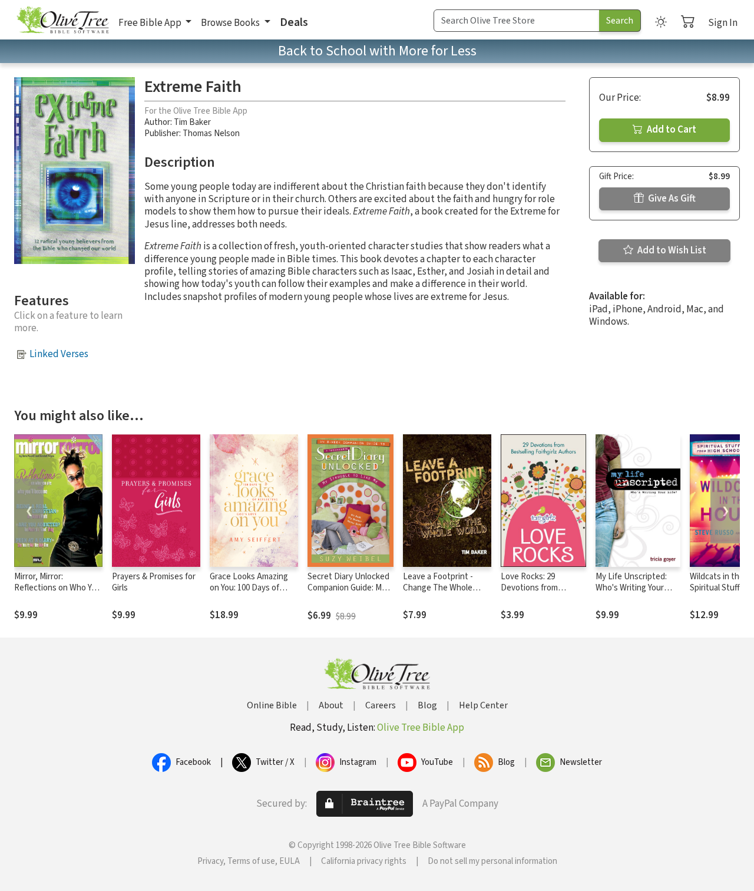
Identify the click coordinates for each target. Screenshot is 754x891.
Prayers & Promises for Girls (154, 582)
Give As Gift (671, 199)
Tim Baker (192, 122)
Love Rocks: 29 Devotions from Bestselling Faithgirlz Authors (539, 593)
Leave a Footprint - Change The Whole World (438, 587)
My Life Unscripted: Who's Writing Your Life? (631, 587)
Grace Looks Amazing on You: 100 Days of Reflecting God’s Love (250, 587)
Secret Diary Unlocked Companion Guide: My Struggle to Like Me (348, 587)
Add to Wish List (671, 250)
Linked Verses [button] (58, 354)
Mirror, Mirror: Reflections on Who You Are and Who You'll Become (57, 593)
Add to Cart (670, 130)
